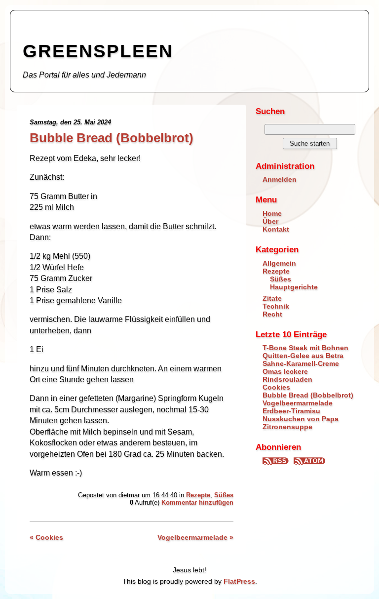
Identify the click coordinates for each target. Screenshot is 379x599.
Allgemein (279, 263)
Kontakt (276, 229)
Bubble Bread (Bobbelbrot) (111, 138)
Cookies (276, 387)
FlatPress (239, 581)
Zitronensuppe (287, 427)
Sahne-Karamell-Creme (301, 363)
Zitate (272, 298)
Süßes (223, 495)
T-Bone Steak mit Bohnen (305, 348)
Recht (272, 314)
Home (272, 213)
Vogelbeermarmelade (298, 403)
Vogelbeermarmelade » (195, 537)
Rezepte (198, 495)
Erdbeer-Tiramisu (291, 411)
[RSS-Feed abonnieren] (277, 462)
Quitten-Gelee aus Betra (303, 355)
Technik (276, 306)
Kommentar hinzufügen (197, 502)
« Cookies (46, 537)
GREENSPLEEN (98, 51)
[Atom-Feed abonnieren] (309, 462)
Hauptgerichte (294, 287)
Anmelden (280, 179)
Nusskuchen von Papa (301, 419)
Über (270, 221)
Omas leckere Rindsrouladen (287, 375)
